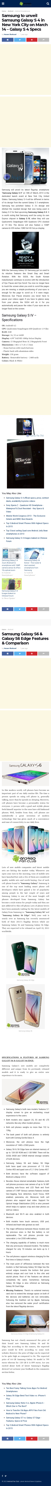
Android (10, 11)
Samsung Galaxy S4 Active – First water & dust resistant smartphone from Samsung (32, 565)
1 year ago (24, 34)
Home (4, 11)
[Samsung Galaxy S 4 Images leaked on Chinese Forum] (12, 584)
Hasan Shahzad (10, 34)
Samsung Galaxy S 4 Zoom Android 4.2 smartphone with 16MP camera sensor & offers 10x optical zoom (11, 565)
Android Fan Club (13, 1481)
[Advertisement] (25, 69)
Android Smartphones (22, 11)
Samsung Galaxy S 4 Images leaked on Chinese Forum (10, 593)
